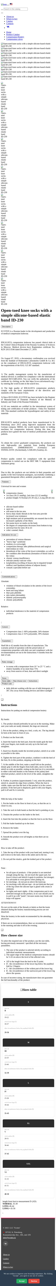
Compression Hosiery (15, 37)
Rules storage (8, 662)
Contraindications (9, 577)
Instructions (33, 681)
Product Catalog (13, 34)
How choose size (19, 681)
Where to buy (11, 19)
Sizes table (6, 681)
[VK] (22, 3)
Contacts (9, 23)
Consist (5, 627)
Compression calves (14, 39)
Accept (21, 1281)
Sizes (4, 678)
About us (10, 16)
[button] (4, 492)
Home (8, 32)
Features (6, 482)
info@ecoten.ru (9, 1238)
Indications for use (9, 535)
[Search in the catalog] (2, 9)
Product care (7, 684)
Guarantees (7, 641)
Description (7, 327)
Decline (34, 1281)
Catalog (9, 21)
